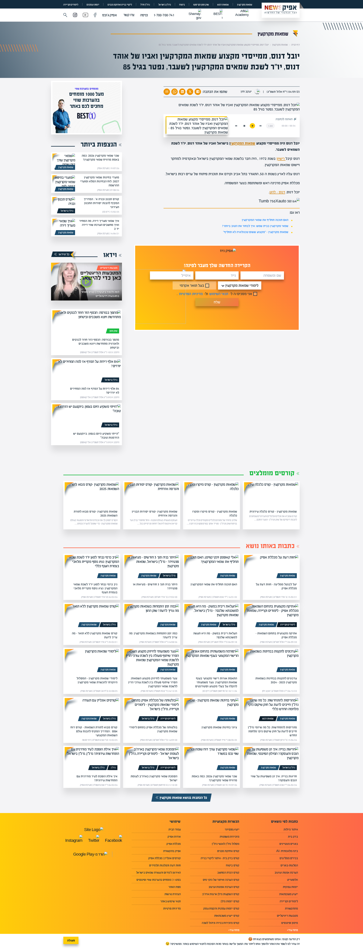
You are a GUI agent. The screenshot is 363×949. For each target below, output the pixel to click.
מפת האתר (174, 887)
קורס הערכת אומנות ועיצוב (224, 887)
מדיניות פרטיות (172, 908)
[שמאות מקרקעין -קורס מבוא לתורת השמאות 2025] (92, 494)
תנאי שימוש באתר (170, 901)
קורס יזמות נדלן (230, 901)
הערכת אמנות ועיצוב (286, 872)
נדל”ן (113, 767)
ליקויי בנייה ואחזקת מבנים (120, 4)
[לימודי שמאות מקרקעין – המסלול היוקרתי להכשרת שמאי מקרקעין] (92, 661)
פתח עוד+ (292, 930)
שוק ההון (113, 330)
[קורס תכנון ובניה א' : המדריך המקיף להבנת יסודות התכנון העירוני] (63, 205)
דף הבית (295, 44)
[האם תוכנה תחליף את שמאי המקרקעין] (211, 567)
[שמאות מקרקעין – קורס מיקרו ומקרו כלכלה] (211, 494)
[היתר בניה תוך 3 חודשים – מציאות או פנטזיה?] (151, 567)
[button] (65, 15)
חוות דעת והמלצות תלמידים (165, 865)
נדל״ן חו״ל (145, 4)
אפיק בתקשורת (172, 851)
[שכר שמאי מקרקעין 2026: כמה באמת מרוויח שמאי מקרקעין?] (63, 162)
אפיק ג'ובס (109, 15)
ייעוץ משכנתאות (288, 894)
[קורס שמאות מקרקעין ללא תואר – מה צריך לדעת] (92, 616)
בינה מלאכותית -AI (287, 851)
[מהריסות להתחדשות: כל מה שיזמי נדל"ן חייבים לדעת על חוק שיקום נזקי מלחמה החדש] (271, 710)
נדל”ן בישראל (164, 4)
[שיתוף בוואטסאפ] (174, 92)
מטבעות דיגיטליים (108, 267)
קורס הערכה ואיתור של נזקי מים (221, 879)
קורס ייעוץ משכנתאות (226, 915)
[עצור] (244, 125)
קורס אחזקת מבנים (228, 851)
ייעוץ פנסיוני (232, 829)
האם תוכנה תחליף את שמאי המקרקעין (265, 220)
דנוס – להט (277, 192)
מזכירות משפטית (229, 836)
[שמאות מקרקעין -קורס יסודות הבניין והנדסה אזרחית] (151, 494)
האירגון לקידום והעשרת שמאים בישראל (158, 872)
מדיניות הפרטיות (191, 294)
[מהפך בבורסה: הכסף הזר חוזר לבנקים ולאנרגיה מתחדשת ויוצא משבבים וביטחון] (86, 322)
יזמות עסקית (290, 887)
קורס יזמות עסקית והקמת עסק (221, 908)
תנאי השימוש (218, 294)
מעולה (71, 940)
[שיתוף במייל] (167, 92)
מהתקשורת (291, 908)
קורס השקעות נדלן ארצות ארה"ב (220, 894)
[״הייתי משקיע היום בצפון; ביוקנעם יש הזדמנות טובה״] (86, 416)
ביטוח (182, 4)
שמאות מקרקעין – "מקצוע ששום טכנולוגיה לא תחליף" (255, 232)
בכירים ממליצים (289, 858)
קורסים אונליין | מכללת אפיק (164, 858)
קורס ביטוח (232, 865)
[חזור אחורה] (236, 125)
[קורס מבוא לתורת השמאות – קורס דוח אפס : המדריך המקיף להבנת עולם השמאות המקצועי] (92, 710)
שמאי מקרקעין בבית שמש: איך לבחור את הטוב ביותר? (255, 226)
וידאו (110, 255)
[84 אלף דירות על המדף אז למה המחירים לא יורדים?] (86, 371)
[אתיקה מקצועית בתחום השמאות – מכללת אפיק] (271, 616)
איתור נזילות (291, 829)
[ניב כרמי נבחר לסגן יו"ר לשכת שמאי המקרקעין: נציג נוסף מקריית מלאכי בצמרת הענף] (92, 567)
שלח (217, 302)
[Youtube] (85, 15)
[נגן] (252, 125)
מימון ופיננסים (289, 923)
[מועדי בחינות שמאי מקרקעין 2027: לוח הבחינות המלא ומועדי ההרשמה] (63, 183)
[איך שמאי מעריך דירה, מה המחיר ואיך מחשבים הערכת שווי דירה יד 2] (63, 227)
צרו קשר (128, 15)
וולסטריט (292, 879)
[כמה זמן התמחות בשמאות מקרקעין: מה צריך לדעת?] (151, 616)
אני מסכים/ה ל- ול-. (214, 294)
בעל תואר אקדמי (192, 285)
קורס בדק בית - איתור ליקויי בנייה (220, 858)
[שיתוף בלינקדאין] (182, 92)
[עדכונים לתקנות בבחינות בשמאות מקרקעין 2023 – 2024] (271, 661)
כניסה (144, 15)
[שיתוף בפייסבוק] (198, 92)
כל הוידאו (64, 254)
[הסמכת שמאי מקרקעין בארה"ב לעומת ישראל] (151, 759)
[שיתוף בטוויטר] (190, 92)
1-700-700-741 (164, 15)
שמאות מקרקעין (244, 4)
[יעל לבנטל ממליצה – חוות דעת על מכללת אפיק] (271, 567)
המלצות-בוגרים (289, 865)
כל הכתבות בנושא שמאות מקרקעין (183, 797)
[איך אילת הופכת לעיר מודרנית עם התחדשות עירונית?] (92, 759)
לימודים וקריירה (70, 4)
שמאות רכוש (223, 4)
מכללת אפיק (173, 844)
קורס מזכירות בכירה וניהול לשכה (220, 923)
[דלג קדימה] (260, 125)
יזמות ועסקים (93, 4)
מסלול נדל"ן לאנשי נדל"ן (225, 844)
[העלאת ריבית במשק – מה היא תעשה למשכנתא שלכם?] (211, 616)
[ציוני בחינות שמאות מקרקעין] (211, 710)
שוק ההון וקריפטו (201, 4)
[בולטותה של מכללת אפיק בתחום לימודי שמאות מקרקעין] (151, 710)
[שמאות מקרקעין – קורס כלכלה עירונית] (271, 494)
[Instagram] (75, 15)
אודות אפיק (174, 836)
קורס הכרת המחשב (228, 872)
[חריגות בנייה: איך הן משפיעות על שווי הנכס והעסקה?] (271, 759)
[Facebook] (95, 15)
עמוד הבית (174, 829)
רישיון (280, 158)
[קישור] (86, 282)
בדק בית (293, 836)
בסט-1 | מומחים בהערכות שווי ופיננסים (159, 879)
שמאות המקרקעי (242, 143)
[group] (86, 107)
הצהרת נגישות (172, 894)
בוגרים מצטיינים (288, 844)
